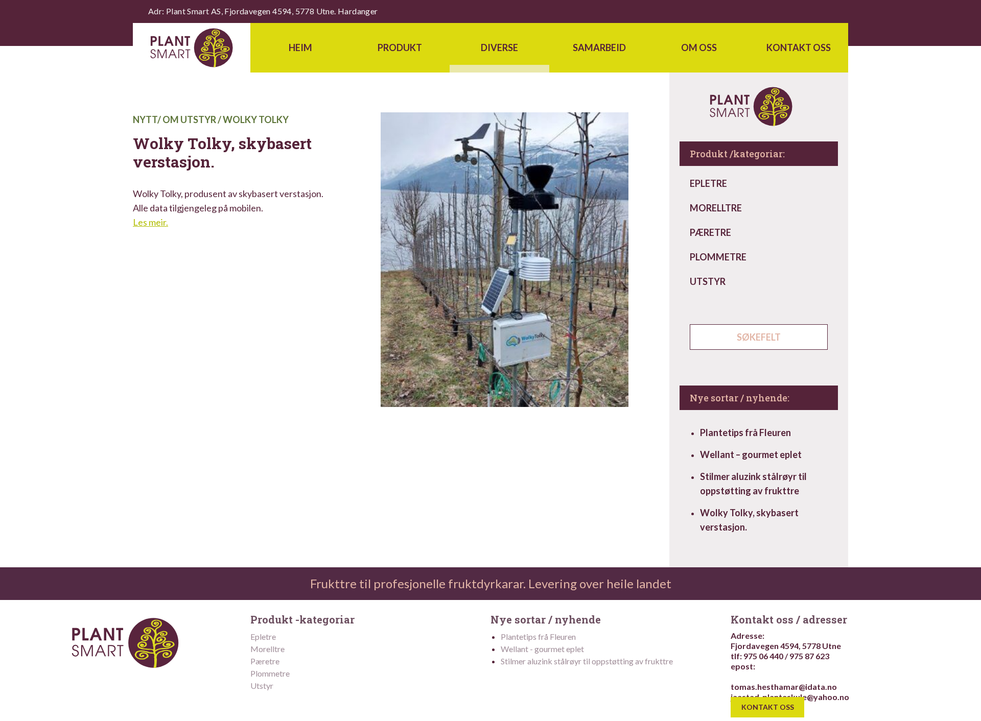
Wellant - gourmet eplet (542, 649)
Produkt (400, 47)
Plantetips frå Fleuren (745, 432)
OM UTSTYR (189, 119)
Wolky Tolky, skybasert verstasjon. (749, 520)
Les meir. (150, 222)
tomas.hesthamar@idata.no (784, 686)
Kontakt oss (798, 47)
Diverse (499, 47)
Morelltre (716, 207)
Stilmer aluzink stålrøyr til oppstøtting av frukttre (753, 483)
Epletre (708, 183)
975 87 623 (809, 656)
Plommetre (718, 256)
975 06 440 (763, 656)
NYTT (145, 119)
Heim (300, 47)
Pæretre (710, 232)
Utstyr (708, 281)
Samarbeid (599, 47)
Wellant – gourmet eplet (751, 454)
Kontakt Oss (767, 707)
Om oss (699, 47)
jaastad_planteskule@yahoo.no (790, 697)
